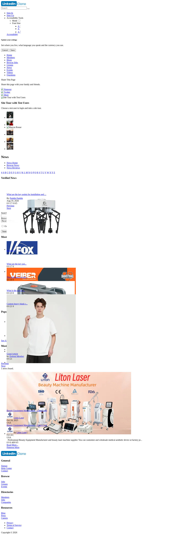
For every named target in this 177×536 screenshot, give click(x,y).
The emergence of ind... (17, 277)
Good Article (12, 354)
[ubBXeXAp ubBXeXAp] (10, 146)
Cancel (5, 50)
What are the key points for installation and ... (26, 194)
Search (5, 231)
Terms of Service (14, 525)
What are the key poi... (16, 264)
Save (13, 50)
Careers (4, 518)
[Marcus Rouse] (14, 127)
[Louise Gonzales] (10, 115)
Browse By (6, 218)
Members (5, 497)
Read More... (12, 445)
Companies (6, 502)
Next (9, 208)
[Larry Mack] (10, 139)
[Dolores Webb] (10, 132)
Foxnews (11, 250)
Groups (4, 484)
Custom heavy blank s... (17, 304)
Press (3, 515)
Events (4, 486)
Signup (4, 466)
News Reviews (13, 168)
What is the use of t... (16, 290)
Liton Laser (19, 418)
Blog (3, 513)
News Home (12, 163)
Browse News (13, 165)
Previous (10, 206)
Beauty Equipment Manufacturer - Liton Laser (27, 410)
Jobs (3, 481)
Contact (4, 471)
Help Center (6, 468)
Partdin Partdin (16, 198)
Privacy (10, 523)
